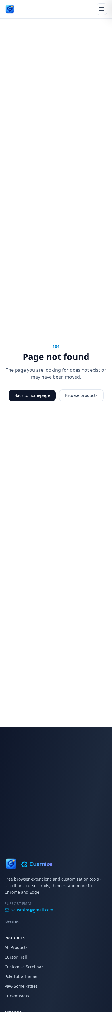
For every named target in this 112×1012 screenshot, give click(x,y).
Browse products (81, 395)
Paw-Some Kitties (21, 986)
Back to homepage (32, 395)
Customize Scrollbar (24, 966)
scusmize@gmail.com (32, 910)
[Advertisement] (56, 785)
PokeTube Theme (21, 976)
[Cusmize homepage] (10, 9)
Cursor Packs (17, 996)
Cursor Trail (16, 957)
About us (12, 921)
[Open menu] (101, 9)
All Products (16, 947)
